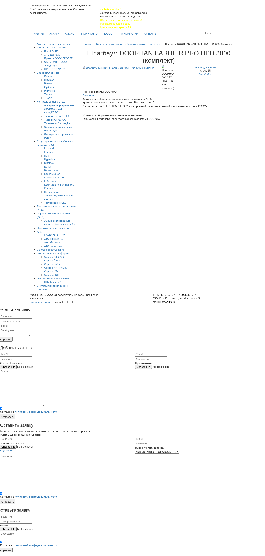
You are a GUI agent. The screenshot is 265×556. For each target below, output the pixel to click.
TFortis (48, 98)
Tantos (48, 94)
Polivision (49, 90)
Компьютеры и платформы (53, 253)
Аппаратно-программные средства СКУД (59, 106)
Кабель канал (52, 173)
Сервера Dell (51, 275)
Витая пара (51, 170)
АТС (39, 231)
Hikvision (49, 80)
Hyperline (49, 159)
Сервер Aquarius (54, 257)
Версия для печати (205, 67)
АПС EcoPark (52, 54)
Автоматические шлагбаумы (53, 43)
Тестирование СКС (55, 202)
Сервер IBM (51, 271)
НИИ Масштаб (52, 282)
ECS (46, 155)
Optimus (49, 87)
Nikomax (49, 163)
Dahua (48, 76)
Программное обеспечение (53, 278)
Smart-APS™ (51, 51)
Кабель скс (50, 181)
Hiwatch (48, 83)
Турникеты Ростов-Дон (57, 123)
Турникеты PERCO (55, 119)
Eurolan (48, 152)
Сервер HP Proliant (55, 267)
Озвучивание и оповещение (53, 228)
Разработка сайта (40, 302)
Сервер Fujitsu (52, 264)
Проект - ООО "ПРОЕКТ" (58, 58)
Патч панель (51, 192)
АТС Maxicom (52, 242)
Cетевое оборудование (51, 249)
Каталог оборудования (110, 43)
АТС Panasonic (53, 246)
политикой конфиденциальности (36, 411)
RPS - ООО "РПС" (54, 69)
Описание (88, 95)
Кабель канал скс (54, 177)
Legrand (49, 148)
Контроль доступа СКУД (51, 101)
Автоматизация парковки (51, 47)
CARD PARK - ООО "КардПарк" (55, 63)
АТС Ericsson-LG (54, 238)
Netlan (48, 166)
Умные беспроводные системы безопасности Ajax (60, 222)
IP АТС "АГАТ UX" (54, 235)
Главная (88, 43)
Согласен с (28, 411)
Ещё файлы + (8, 450)
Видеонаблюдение (48, 72)
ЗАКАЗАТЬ (205, 74)
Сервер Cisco (52, 260)
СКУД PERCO (52, 112)
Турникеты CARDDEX (56, 116)
